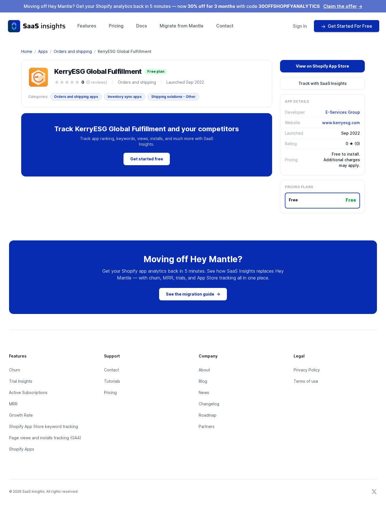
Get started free (146, 158)
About (204, 369)
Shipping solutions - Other (173, 96)
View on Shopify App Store (322, 66)
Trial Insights (20, 381)
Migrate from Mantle (181, 26)
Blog (203, 381)
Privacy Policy (307, 369)
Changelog (209, 403)
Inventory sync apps (125, 96)
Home (26, 51)
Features (86, 26)
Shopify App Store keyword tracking (43, 426)
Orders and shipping (73, 51)
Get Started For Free (350, 26)
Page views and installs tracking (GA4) (45, 437)
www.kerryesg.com (341, 122)
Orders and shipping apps (76, 96)
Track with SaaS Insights (322, 83)
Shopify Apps (21, 449)
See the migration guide (193, 294)
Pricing (116, 26)
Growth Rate (21, 415)
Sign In (300, 26)
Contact (224, 26)
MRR (13, 403)
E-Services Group (343, 112)
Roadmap (207, 415)
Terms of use (306, 381)
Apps (43, 51)
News (204, 392)
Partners (206, 426)
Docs (141, 26)
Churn (14, 369)
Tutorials (112, 381)
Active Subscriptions (28, 392)
